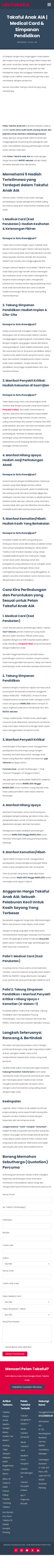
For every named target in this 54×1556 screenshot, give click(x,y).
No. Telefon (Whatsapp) (14, 1207)
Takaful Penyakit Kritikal (24, 1486)
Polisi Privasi (46, 1545)
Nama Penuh (9, 1194)
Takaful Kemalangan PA (26, 1472)
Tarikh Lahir (8, 1245)
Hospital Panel (26, 643)
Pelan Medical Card (12, 1296)
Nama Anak (8, 1270)
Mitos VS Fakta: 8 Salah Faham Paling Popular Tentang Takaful (7, 1492)
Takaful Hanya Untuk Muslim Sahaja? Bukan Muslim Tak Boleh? (8, 1426)
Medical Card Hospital (24, 1459)
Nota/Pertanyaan (11, 1321)
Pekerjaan (7, 1219)
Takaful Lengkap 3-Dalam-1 (25, 1419)
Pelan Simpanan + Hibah (14, 1308)
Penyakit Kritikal (11, 409)
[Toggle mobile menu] (49, 5)
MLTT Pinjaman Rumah (24, 1499)
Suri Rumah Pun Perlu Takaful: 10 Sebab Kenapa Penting (8, 1522)
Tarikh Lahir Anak (11, 1283)
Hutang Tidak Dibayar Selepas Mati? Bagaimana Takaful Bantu (8, 1459)
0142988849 (46, 1416)
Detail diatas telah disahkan (18, 1347)
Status (6, 1258)
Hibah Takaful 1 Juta (24, 1446)
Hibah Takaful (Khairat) (24, 1433)
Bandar (6, 1232)
